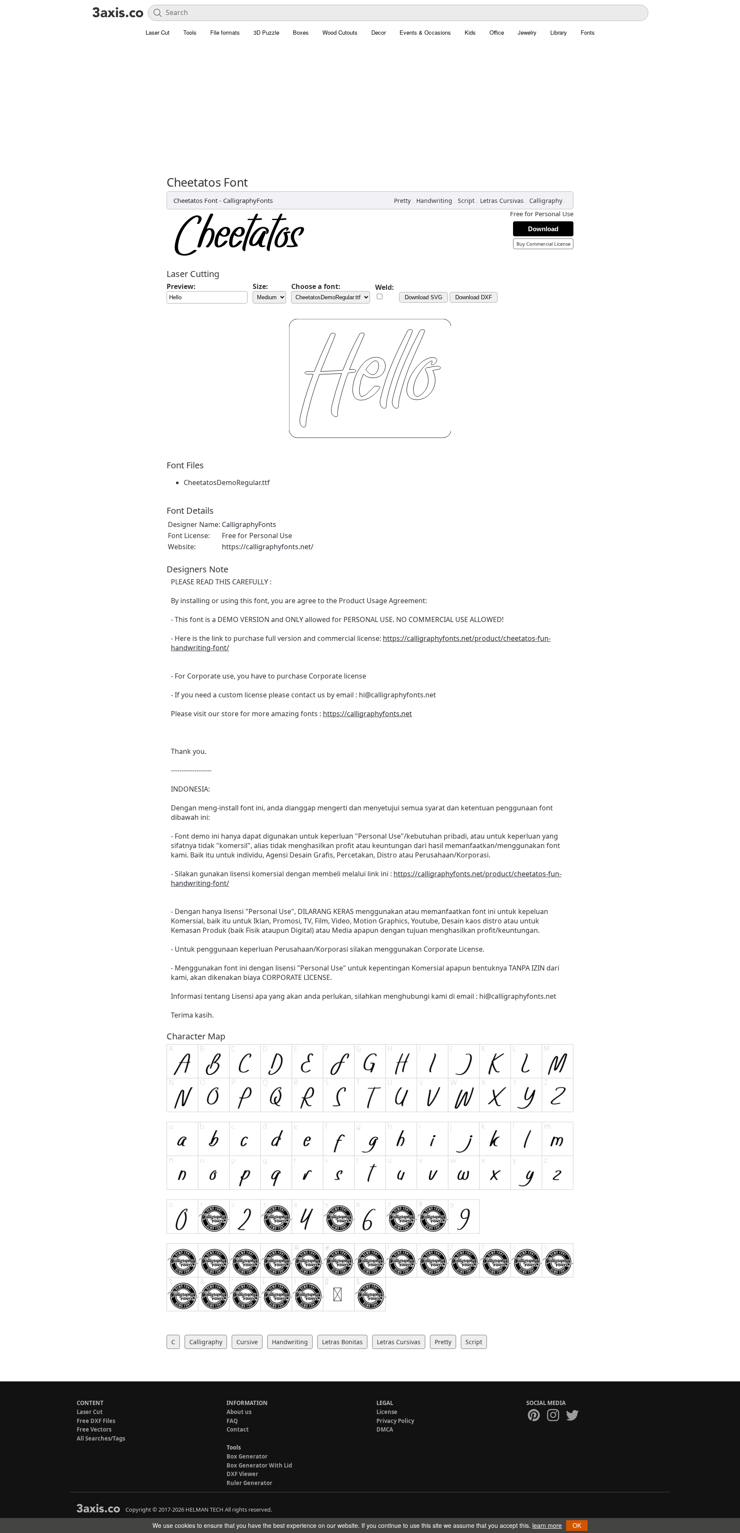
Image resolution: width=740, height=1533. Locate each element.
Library (558, 32)
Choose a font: (315, 286)
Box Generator (247, 1456)
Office (496, 32)
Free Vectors (94, 1429)
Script (466, 200)
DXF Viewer (242, 1474)
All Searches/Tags (101, 1438)
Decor (378, 32)
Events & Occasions (425, 32)
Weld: (384, 287)
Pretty (402, 200)
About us (239, 1412)
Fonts (588, 32)
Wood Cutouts (340, 32)
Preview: (181, 286)
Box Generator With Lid (259, 1465)
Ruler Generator (249, 1483)
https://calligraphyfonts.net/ (267, 546)
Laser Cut (158, 32)
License (386, 1412)
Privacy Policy (395, 1421)
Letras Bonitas (342, 1342)
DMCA (384, 1429)
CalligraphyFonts (248, 200)
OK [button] (577, 1525)
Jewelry (527, 32)
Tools (190, 32)
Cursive (247, 1342)
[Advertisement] (370, 111)
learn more (547, 1525)
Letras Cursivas (502, 200)
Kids (470, 32)
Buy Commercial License (543, 244)
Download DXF (473, 297)
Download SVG (423, 297)
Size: (260, 286)
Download (543, 228)
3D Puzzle (266, 32)
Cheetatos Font (195, 200)
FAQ (232, 1421)
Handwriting (434, 200)
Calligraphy (545, 200)
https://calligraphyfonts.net (367, 713)
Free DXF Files (96, 1421)
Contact (238, 1429)
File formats (225, 32)
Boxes (301, 32)
